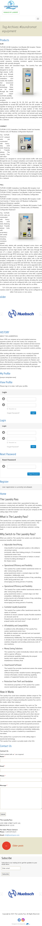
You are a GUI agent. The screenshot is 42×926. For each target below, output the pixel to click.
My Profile (5, 373)
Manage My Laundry (11, 12)
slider (3, 297)
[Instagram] (23, 920)
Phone (2, 776)
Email (2, 766)
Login (3, 420)
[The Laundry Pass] (11, 5)
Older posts (14, 845)
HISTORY (4, 332)
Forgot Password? (13, 413)
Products (4, 40)
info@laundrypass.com (12, 835)
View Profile (6, 382)
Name (2, 756)
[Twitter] (19, 920)
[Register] (22, 916)
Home (3, 494)
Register (4, 482)
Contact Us (6, 746)
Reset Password (8, 454)
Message (3, 785)
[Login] (19, 916)
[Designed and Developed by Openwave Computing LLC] (21, 924)
